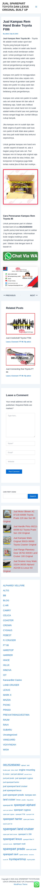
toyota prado (31, 859)
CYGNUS (7, 630)
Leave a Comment (12, 342)
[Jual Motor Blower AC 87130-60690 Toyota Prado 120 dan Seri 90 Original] (7, 514)
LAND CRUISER (11, 685)
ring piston (30, 800)
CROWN (7, 625)
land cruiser (9, 799)
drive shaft (14, 770)
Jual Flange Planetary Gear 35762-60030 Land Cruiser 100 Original (25, 552)
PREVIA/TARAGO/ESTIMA (16, 715)
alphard (23, 765)
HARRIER (8, 655)
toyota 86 (5, 859)
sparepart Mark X (28, 839)
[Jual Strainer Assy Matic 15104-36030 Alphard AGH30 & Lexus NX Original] (7, 564)
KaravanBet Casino (12, 680)
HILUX (6, 665)
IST (4, 675)
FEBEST (7, 635)
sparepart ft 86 (30, 814)
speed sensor (23, 854)
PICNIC (6, 705)
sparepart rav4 (10, 854)
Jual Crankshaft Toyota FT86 (18, 338)
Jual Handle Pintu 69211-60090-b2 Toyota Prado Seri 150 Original (25, 529)
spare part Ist (7, 824)
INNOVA (7, 670)
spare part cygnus (8, 814)
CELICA (7, 615)
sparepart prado (14, 849)
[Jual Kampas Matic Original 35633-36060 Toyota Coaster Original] (7, 540)
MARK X (7, 695)
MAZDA (7, 700)
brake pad (6, 770)
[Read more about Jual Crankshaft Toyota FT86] (20, 323)
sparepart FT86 (20, 814)
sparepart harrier (12, 818)
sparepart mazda (7, 844)
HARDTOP (8, 650)
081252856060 (11, 764)
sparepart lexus (12, 838)
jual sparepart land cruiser (15, 786)
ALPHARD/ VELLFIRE (14, 585)
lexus (18, 800)
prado (24, 800)
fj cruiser (6, 774)
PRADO (7, 710)
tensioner (31, 854)
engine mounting (27, 770)
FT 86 (21, 342)
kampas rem (30, 795)
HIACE (6, 660)
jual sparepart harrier (11, 782)
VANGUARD (9, 739)
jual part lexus (28, 774)
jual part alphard (17, 774)
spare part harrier (28, 819)
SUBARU (7, 730)
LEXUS (6, 690)
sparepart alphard (24, 804)
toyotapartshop (17, 859)
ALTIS (6, 590)
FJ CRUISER (9, 640)
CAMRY (7, 610)
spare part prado (31, 849)
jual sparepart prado (13, 795)
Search (33, 496)
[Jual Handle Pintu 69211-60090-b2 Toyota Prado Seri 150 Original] (7, 529)
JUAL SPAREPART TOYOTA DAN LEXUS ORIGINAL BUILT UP (15, 6)
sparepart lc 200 (24, 834)
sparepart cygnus (22, 810)
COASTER (8, 620)
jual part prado (8, 778)
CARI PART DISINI (9, 492)
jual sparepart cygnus (24, 778)
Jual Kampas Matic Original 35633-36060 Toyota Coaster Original (24, 541)
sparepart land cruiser (18, 829)
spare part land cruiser (10, 834)
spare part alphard (8, 810)
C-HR (5, 605)
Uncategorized (10, 735)
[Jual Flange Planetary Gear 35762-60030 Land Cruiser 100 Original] (7, 552)
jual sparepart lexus (12, 790)
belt (28, 765)
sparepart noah (19, 844)
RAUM (6, 720)
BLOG (6, 600)
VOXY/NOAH (9, 744)
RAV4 (6, 725)
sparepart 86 (8, 805)
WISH (6, 749)
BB (4, 595)
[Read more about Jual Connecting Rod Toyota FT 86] (20, 356)
